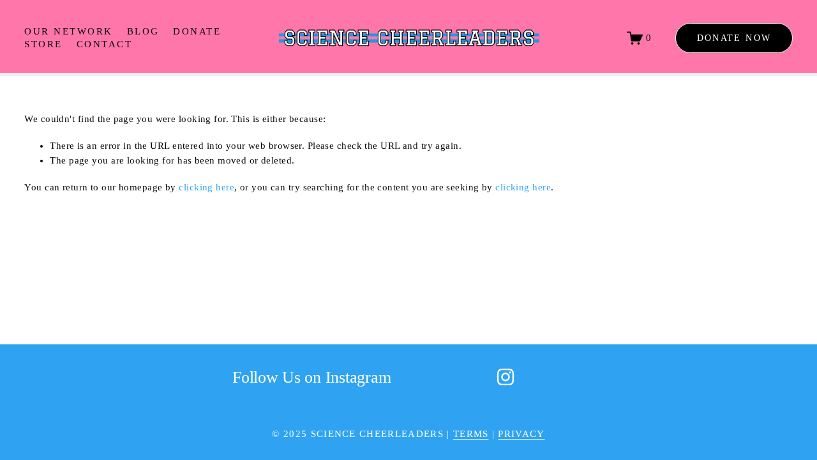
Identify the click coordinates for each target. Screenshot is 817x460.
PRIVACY (521, 434)
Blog (143, 31)
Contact (104, 44)
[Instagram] (505, 377)
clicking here (206, 187)
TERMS (471, 434)
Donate (197, 31)
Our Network (68, 31)
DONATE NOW (734, 38)
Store (43, 44)
